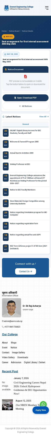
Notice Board (14, 31)
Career (5, 362)
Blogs (13, 342)
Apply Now (40, 410)
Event (4, 347)
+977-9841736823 (12, 327)
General (25, 124)
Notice (14, 347)
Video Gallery (8, 357)
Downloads (22, 357)
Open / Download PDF (27, 98)
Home (4, 31)
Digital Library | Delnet (34, 362)
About (5, 342)
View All (42, 117)
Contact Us (24, 271)
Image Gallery (18, 352)
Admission (16, 362)
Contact (5, 352)
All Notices (27, 106)
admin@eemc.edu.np (13, 321)
